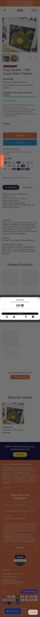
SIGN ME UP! (20, 313)
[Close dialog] (39, 299)
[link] (7, 317)
